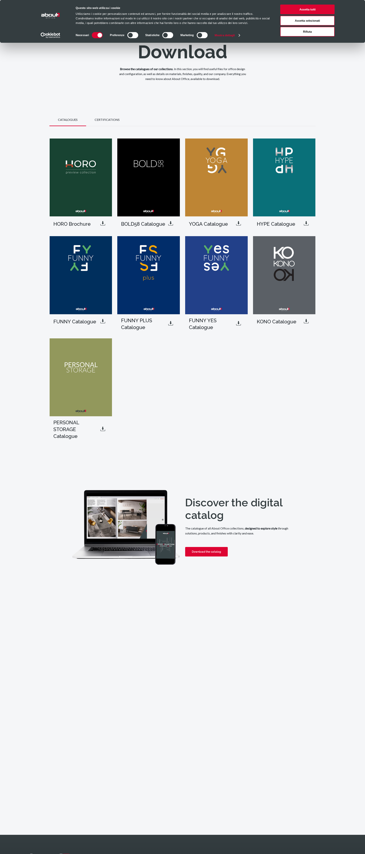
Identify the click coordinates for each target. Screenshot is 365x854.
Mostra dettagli (225, 35)
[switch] (132, 35)
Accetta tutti (307, 9)
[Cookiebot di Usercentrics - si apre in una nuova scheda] (50, 35)
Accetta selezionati (307, 20)
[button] (67, 119)
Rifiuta (307, 31)
